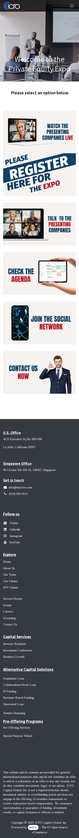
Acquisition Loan (13, 678)
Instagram (15, 536)
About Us (9, 568)
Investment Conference (17, 650)
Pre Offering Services (16, 727)
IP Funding (9, 691)
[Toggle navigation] (72, 6)
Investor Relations (14, 643)
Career (7, 611)
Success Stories (12, 598)
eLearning (9, 618)
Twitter (14, 523)
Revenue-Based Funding (18, 697)
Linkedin (15, 529)
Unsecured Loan (13, 704)
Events (7, 605)
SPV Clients (11, 587)
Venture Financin (13, 713)
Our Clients (10, 581)
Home (7, 561)
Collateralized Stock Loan (19, 684)
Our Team (9, 574)
